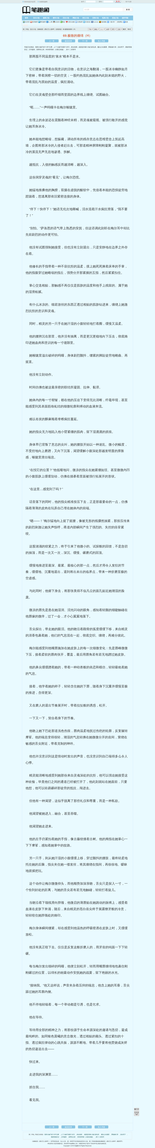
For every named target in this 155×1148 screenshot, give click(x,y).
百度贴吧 (80, 22)
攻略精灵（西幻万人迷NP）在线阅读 (49, 29)
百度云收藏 (71, 22)
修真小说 (46, 18)
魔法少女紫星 (102, 47)
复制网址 (120, 22)
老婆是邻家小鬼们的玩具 (87, 47)
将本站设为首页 (29, 1)
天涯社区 (88, 22)
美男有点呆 (40, 49)
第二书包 (36, 9)
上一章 (51, 41)
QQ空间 (27, 22)
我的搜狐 (104, 22)
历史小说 (66, 18)
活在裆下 (121, 47)
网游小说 (76, 18)
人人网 (50, 22)
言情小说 (95, 18)
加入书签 (101, 41)
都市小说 (56, 18)
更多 (126, 22)
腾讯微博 (43, 22)
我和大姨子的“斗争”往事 (43, 47)
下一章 (85, 41)
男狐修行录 (112, 47)
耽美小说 (105, 18)
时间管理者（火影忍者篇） (55, 49)
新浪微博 (35, 22)
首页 (26, 18)
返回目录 (68, 41)
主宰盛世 (32, 49)
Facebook (95, 22)
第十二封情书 (71, 49)
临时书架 (125, 18)
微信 (63, 22)
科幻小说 (85, 18)
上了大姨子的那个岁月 (62, 47)
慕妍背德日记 (55, 1137)
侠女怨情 (74, 47)
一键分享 (112, 22)
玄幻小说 (36, 18)
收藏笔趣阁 (43, 1)
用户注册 (128, 1)
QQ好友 (57, 22)
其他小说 (115, 18)
